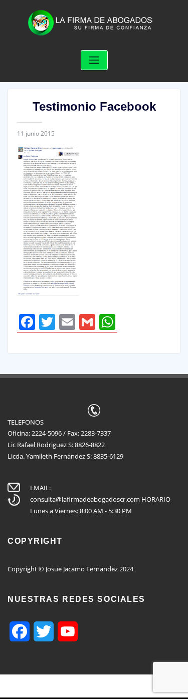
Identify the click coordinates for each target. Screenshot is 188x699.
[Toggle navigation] (94, 60)
